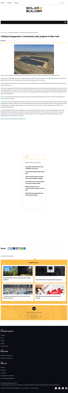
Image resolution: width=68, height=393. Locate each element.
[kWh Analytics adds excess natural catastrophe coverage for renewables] (50, 289)
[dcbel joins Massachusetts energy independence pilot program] (50, 271)
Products (3, 341)
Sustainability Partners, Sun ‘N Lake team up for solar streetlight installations (16, 278)
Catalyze (3, 75)
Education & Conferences (7, 358)
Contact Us (16, 3)
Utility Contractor (40, 385)
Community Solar (21, 119)
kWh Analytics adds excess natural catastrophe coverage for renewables (48, 297)
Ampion (2, 97)
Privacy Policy (25, 388)
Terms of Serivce (34, 388)
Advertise (3, 3)
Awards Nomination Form (7, 355)
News (2, 338)
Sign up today (34, 316)
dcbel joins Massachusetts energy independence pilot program (48, 279)
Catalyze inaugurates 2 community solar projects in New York (30, 36)
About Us (3, 367)
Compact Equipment (5, 385)
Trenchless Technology (16, 385)
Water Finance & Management (52, 385)
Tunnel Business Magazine (29, 385)
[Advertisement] (33, 231)
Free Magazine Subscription (7, 376)
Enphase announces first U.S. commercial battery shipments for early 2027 (34, 188)
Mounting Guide (4, 346)
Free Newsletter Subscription (7, 378)
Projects (3, 343)
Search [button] (59, 2)
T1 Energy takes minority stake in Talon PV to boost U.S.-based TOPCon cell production (16, 297)
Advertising (3, 370)
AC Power (3, 102)
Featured (3, 335)
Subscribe (9, 3)
